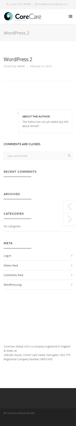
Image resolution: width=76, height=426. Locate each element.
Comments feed (13, 275)
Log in (7, 255)
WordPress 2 (18, 59)
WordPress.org (12, 284)
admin (21, 66)
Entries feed (11, 265)
